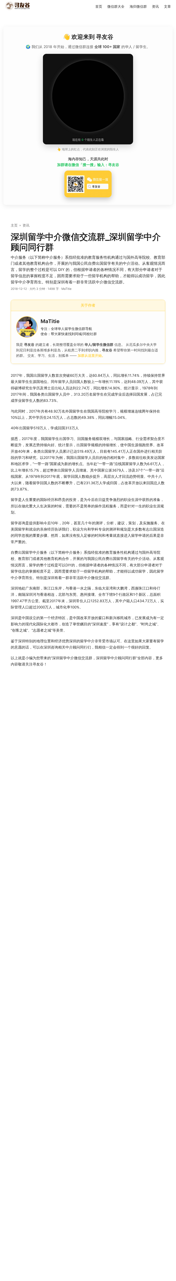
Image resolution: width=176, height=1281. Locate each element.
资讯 (26, 225)
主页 (14, 225)
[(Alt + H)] (18, 6)
